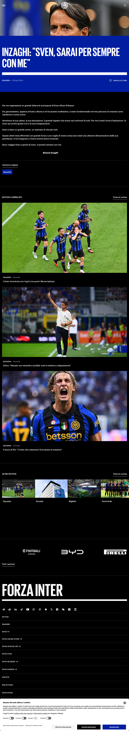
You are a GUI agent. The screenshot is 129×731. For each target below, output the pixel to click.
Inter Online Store (11, 639)
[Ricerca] (125, 5)
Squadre (6, 624)
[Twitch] (33, 609)
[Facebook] (57, 609)
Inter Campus (8, 669)
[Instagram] (39, 609)
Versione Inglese (10, 165)
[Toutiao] (75, 609)
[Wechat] (63, 609)
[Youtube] (27, 609)
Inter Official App (10, 646)
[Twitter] (51, 609)
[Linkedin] (15, 609)
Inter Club (7, 654)
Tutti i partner (8, 564)
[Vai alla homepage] (64, 5)
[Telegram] (3, 609)
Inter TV (5, 632)
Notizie (5, 617)
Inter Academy (8, 662)
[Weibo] (9, 609)
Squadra (7, 172)
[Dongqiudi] (69, 609)
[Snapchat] (45, 609)
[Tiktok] (21, 609)
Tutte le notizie (120, 197)
